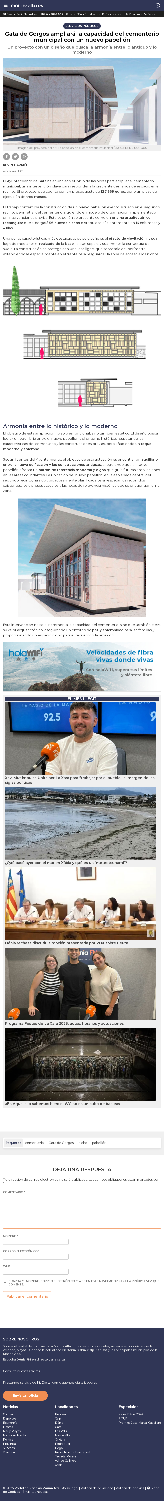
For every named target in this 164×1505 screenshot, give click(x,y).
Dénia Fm (82, 13)
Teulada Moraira (65, 1456)
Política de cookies (130, 1488)
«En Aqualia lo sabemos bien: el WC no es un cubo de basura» (62, 1104)
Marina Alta (63, 1435)
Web (6, 1266)
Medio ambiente (14, 1435)
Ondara (60, 1439)
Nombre (10, 1236)
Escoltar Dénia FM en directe (22, 13)
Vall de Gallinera (65, 1460)
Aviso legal (70, 1488)
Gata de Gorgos (61, 1143)
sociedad (117, 13)
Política (106, 13)
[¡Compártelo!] (6, 156)
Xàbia (58, 1465)
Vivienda (9, 1452)
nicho (82, 1143)
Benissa (60, 1414)
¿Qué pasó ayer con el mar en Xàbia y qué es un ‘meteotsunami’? (66, 863)
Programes (135, 13)
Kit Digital (44, 1382)
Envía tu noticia (25, 1395)
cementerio (34, 1143)
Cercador (152, 13)
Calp (58, 1418)
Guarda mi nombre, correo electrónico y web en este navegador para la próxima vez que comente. (83, 1282)
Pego (59, 1448)
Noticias (10, 1407)
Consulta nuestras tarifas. (21, 1371)
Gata (58, 1427)
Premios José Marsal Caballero (140, 1423)
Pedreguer (62, 1444)
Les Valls (61, 1431)
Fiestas (8, 1427)
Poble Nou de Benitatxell (72, 1452)
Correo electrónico (21, 1251)
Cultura (70, 13)
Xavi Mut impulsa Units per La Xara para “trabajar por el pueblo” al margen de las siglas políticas (80, 780)
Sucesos (9, 1448)
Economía (10, 1423)
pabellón (99, 1143)
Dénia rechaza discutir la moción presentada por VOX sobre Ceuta (66, 943)
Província (9, 1444)
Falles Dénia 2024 (131, 1414)
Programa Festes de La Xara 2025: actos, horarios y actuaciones (64, 1023)
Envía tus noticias (35, 1492)
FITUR (123, 1418)
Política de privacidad (97, 1488)
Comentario (14, 1192)
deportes (95, 13)
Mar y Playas (12, 1431)
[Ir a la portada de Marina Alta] (27, 5)
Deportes (9, 1418)
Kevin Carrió (15, 165)
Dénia (59, 1423)
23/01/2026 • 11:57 (13, 170)
